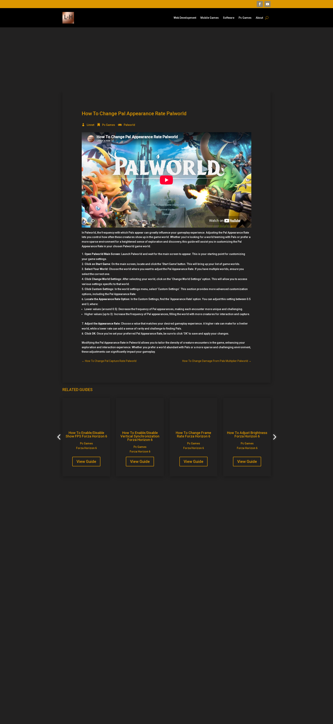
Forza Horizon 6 (86, 448)
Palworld (129, 124)
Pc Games (245, 17)
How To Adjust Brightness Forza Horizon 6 (247, 434)
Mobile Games (209, 17)
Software (228, 17)
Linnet (90, 124)
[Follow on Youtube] (267, 4)
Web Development (185, 17)
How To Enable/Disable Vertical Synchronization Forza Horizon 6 (139, 436)
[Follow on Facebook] (260, 4)
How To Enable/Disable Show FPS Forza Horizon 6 (86, 434)
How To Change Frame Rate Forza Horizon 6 (193, 434)
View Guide (86, 461)
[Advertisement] (166, 60)
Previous (59, 437)
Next (273, 437)
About (259, 17)
